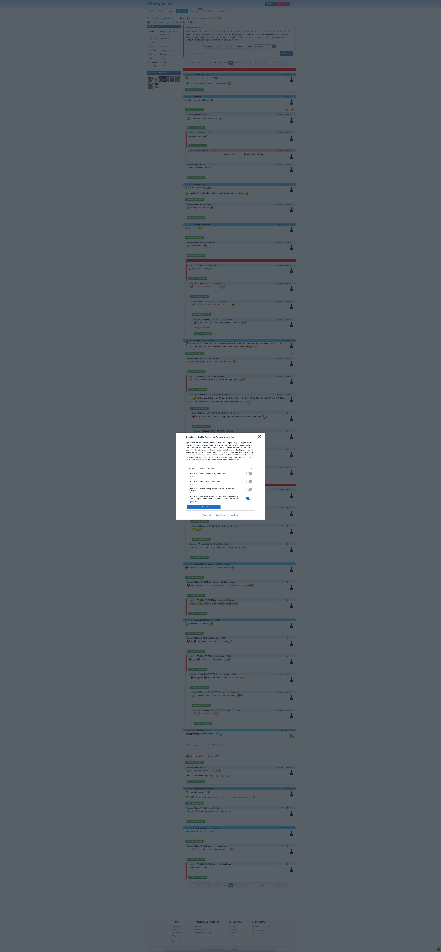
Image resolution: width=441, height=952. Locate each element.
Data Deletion (207, 515)
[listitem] (220, 468)
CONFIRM (204, 507)
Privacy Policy (234, 515)
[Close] (260, 437)
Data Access (220, 515)
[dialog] (220, 476)
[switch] (249, 473)
